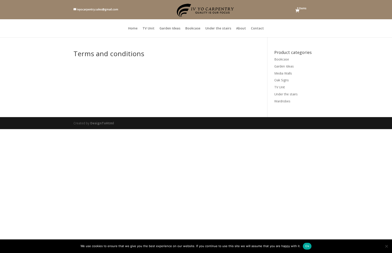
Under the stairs (218, 28)
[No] (386, 246)
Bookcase (192, 28)
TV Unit (148, 28)
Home (132, 28)
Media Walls (283, 73)
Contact (257, 28)
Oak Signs (281, 80)
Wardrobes (282, 101)
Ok (307, 246)
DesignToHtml (102, 123)
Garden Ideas (169, 28)
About (241, 28)
